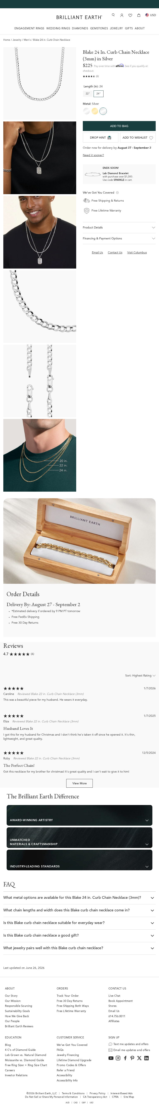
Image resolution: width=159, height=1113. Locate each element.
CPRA (115, 1097)
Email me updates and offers (131, 1050)
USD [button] (92, 1103)
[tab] (79, 815)
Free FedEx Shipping (25, 617)
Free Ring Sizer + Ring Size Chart (26, 1065)
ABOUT (140, 28)
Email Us (113, 1011)
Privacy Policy (98, 1093)
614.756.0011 (116, 1016)
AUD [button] (68, 1103)
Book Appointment (120, 1001)
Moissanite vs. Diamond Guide (24, 1060)
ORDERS (62, 988)
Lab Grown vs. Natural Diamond (25, 1055)
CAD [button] (76, 1103)
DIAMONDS (80, 28)
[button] (119, 238)
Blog (8, 1045)
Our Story (11, 996)
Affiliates (114, 1021)
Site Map (129, 1097)
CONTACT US (117, 988)
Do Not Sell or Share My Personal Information (51, 1097)
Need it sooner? (93, 155)
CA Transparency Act (95, 1097)
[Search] (113, 15)
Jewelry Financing (68, 1055)
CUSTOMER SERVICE (70, 1037)
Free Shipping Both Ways (73, 1006)
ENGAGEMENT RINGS (29, 28)
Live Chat (114, 996)
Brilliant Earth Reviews (19, 1026)
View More (79, 783)
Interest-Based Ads (121, 1093)
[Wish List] (130, 15)
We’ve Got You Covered (72, 1045)
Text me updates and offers (131, 1044)
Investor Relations (16, 1075)
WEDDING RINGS (58, 28)
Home (6, 40)
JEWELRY (116, 28)
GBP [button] (84, 1103)
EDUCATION (13, 1037)
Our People (12, 1021)
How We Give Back (17, 1016)
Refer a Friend (66, 1070)
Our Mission (12, 1001)
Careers (10, 1070)
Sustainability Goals (17, 1011)
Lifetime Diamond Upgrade (74, 1060)
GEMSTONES (99, 28)
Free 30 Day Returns (25, 623)
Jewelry (17, 40)
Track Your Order (68, 996)
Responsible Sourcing (18, 1006)
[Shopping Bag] (139, 15)
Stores (112, 1006)
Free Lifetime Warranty (71, 1011)
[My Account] (122, 15)
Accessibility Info (67, 1080)
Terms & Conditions (73, 1093)
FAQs (60, 1050)
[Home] (79, 17)
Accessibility (64, 1075)
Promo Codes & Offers (71, 1065)
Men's (27, 40)
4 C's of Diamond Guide (20, 1050)
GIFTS (129, 28)
